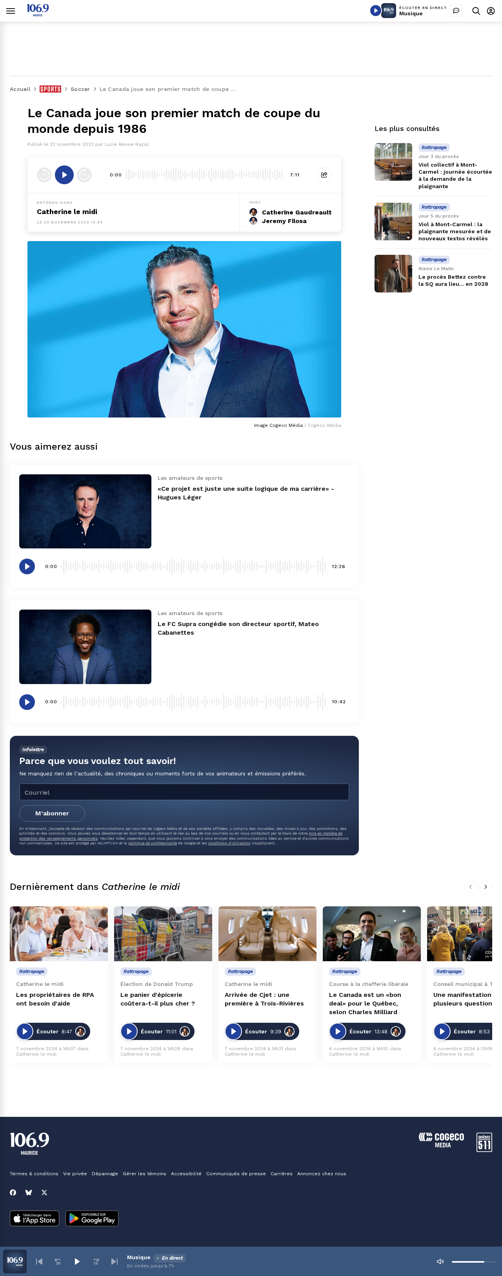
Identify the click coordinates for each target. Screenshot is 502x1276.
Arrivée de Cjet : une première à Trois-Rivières (264, 999)
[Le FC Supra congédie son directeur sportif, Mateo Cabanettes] (85, 647)
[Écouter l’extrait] (64, 174)
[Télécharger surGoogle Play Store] (91, 1219)
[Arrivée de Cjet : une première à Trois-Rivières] (267, 934)
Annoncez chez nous (321, 1173)
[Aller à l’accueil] (38, 14)
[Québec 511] (484, 1150)
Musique (411, 13)
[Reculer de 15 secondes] (44, 174)
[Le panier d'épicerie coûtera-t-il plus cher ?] (163, 934)
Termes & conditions (34, 1173)
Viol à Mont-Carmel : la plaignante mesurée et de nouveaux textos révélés (454, 231)
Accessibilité (186, 1173)
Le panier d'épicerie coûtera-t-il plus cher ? (157, 999)
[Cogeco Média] (441, 1145)
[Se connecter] (491, 11)
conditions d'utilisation (229, 843)
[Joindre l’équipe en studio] (456, 10)
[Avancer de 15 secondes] (84, 174)
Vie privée (75, 1173)
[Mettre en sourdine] (440, 1261)
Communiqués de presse (236, 1173)
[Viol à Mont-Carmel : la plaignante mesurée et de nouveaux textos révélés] (393, 221)
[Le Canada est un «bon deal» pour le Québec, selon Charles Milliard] (372, 934)
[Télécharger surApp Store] (34, 1219)
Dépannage (105, 1173)
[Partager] (324, 174)
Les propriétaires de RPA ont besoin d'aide (55, 999)
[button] (39, 1261)
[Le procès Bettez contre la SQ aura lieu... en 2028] (393, 273)
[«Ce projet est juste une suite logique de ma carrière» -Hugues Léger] (85, 511)
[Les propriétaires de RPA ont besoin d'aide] (59, 934)
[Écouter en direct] (375, 10)
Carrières (282, 1173)
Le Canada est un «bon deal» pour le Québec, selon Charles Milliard (365, 1003)
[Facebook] (13, 1192)
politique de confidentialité (152, 843)
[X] (44, 1192)
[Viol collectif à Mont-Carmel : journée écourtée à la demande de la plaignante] (393, 162)
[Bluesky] (28, 1192)
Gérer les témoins (144, 1173)
